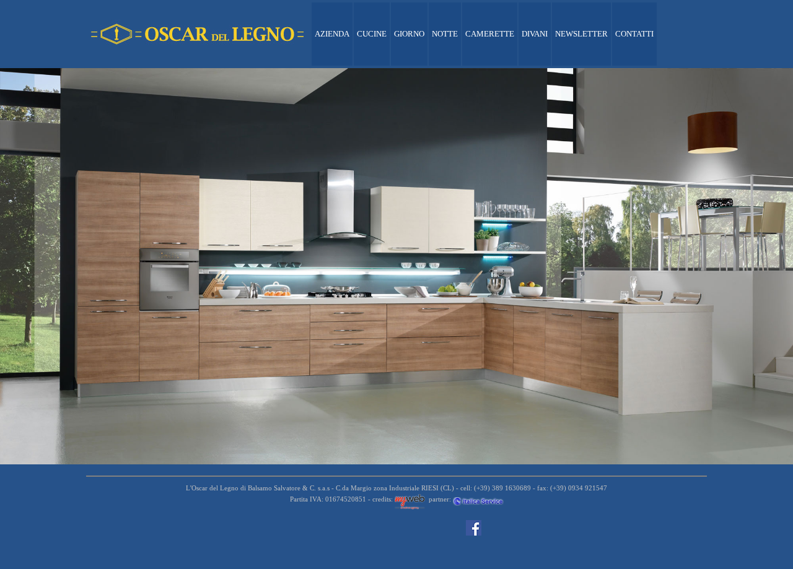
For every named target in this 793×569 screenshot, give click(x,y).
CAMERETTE (489, 33)
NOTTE (445, 33)
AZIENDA (332, 33)
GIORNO (409, 33)
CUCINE (372, 33)
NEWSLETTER (581, 33)
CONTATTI (634, 33)
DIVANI (535, 33)
